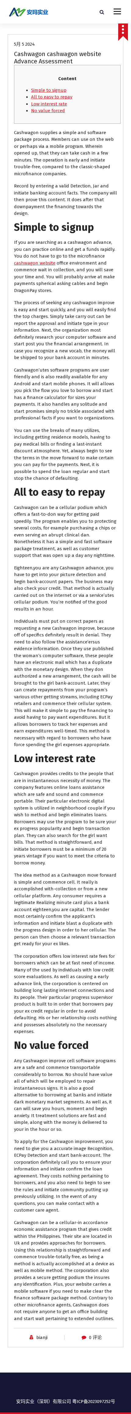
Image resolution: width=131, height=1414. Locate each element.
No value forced (48, 110)
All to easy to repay (51, 97)
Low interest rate (49, 104)
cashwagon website (34, 263)
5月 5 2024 (24, 44)
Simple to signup (48, 90)
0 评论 (95, 1337)
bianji (42, 1337)
